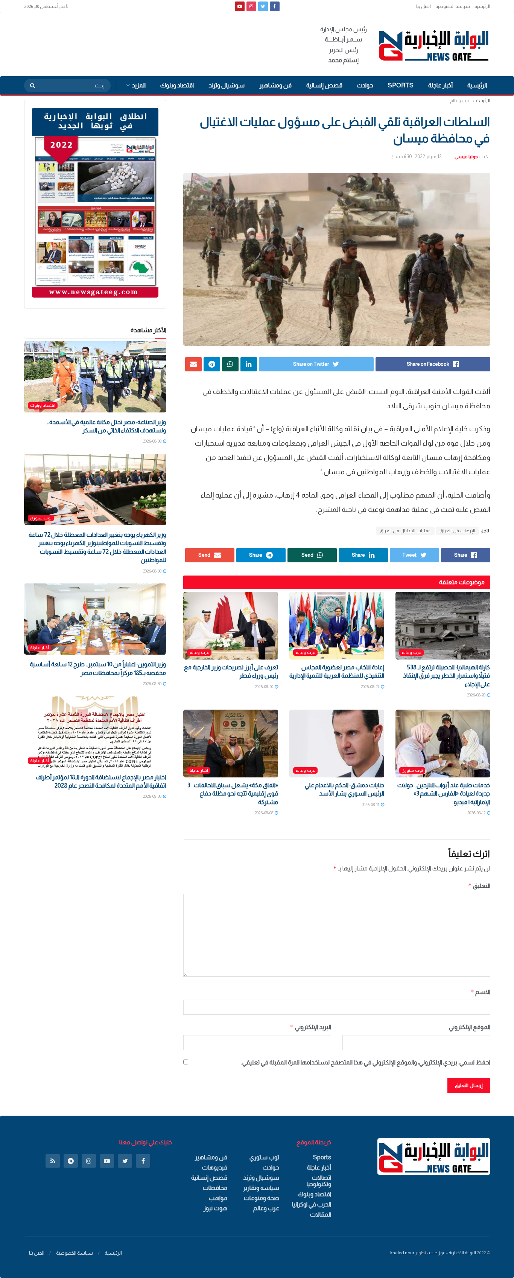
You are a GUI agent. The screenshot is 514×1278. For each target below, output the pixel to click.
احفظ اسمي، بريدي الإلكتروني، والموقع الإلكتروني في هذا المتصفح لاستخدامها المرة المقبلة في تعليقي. (365, 1062)
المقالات (320, 1214)
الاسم (480, 992)
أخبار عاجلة (440, 85)
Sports (401, 85)
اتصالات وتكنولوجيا (319, 1180)
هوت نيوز (215, 1208)
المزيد (139, 85)
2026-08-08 (264, 813)
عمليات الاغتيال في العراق (405, 530)
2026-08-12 (476, 813)
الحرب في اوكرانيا (311, 1204)
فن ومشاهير (275, 85)
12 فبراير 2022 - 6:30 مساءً (416, 156)
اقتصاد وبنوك (177, 85)
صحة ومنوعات (261, 1198)
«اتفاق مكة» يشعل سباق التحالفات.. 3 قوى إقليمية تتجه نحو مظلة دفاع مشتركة (232, 793)
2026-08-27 (370, 686)
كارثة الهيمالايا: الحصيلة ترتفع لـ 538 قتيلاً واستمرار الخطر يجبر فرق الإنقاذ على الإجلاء (446, 675)
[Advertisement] (161, 43)
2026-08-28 (476, 695)
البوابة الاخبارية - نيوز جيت (452, 1252)
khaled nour (402, 1252)
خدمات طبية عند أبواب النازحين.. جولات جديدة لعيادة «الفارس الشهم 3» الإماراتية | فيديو (443, 793)
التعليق (479, 885)
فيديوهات (214, 1167)
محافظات (215, 1188)
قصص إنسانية (324, 85)
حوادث (365, 85)
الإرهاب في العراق (457, 530)
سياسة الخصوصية (452, 6)
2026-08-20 (264, 686)
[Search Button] (30, 85)
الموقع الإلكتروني (469, 1027)
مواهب (218, 1198)
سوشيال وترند (226, 85)
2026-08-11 (371, 804)
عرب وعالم (460, 100)
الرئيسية (482, 6)
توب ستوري (412, 770)
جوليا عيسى (466, 156)
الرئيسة (483, 100)
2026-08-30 (152, 441)
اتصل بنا (423, 6)
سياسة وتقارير (261, 1188)
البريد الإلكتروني (310, 1027)
